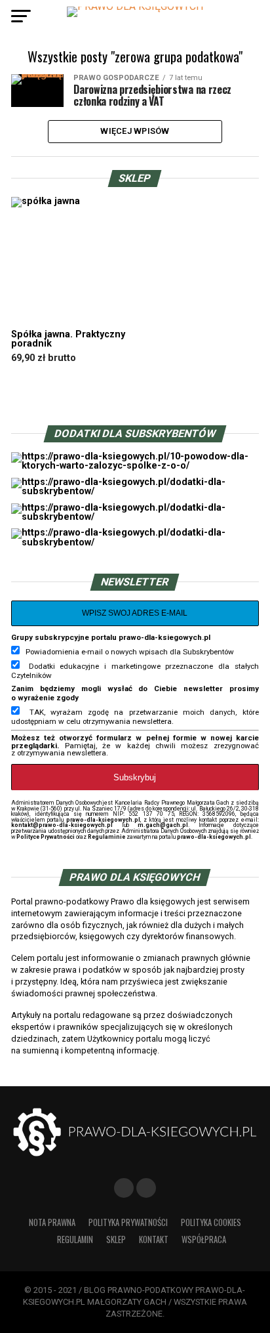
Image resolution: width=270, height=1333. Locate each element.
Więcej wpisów (134, 131)
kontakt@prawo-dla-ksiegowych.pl (62, 825)
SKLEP (116, 1239)
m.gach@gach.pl (163, 825)
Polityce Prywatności (45, 837)
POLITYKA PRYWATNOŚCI (128, 1222)
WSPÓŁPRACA (204, 1239)
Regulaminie (106, 837)
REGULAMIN (75, 1239)
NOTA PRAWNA (52, 1222)
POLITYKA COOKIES (211, 1222)
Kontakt (153, 1239)
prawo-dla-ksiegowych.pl (103, 819)
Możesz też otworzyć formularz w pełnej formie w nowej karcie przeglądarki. (135, 741)
